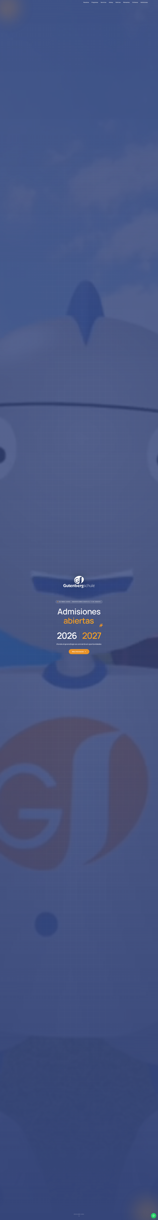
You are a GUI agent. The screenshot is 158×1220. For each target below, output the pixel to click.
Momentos (126, 2)
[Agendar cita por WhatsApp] (153, 1215)
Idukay (111, 2)
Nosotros (86, 2)
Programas (95, 2)
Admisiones (144, 2)
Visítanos (135, 2)
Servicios (103, 2)
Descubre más (79, 1214)
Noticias (118, 2)
